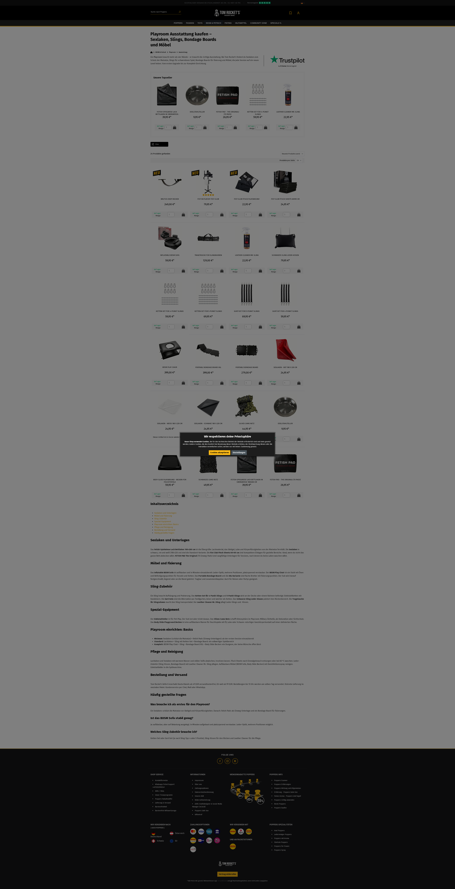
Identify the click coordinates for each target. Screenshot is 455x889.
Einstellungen (239, 452)
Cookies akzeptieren (219, 452)
